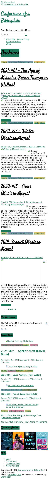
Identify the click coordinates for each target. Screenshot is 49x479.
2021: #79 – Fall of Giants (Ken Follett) (19, 394)
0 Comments (41, 422)
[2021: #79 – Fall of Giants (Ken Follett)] (20, 385)
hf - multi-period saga (11, 390)
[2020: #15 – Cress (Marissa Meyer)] (12, 204)
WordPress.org (12, 466)
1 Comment (37, 257)
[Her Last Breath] (30, 449)
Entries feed (11, 461)
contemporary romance (12, 345)
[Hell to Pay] (18, 449)
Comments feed (13, 463)
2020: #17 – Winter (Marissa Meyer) (17, 135)
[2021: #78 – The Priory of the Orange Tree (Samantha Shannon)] (24, 407)
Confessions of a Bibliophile (15, 17)
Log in (8, 459)
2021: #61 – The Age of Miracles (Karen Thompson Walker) (24, 77)
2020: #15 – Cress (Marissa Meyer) (16, 190)
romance (34, 345)
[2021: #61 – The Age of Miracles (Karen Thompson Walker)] (23, 98)
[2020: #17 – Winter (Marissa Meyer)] (13, 149)
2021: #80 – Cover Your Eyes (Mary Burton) (21, 375)
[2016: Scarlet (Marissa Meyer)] (21, 283)
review (4, 62)
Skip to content (8, 2)
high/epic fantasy (16, 411)
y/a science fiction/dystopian (20, 62)
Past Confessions (13, 41)
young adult (39, 62)
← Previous (11, 309)
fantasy (4, 411)
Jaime (39, 360)
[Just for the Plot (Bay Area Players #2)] (42, 449)
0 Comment (36, 93)
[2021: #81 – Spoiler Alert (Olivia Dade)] (19, 341)
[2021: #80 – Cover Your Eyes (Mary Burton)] (21, 366)
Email (8, 44)
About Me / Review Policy (17, 39)
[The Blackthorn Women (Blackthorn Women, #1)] (7, 449)
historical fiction (29, 390)
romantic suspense (24, 371)
